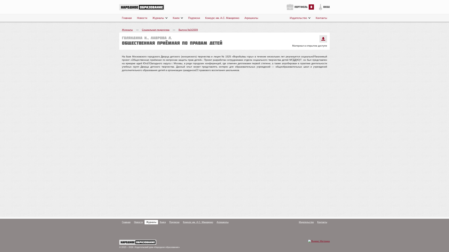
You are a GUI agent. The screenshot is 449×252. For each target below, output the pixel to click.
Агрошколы (251, 17)
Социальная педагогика (155, 29)
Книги (176, 17)
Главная (127, 17)
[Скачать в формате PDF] (323, 39)
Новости (142, 17)
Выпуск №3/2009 (188, 29)
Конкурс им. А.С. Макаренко (222, 17)
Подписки (194, 17)
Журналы (158, 17)
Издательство (298, 17)
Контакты (321, 17)
